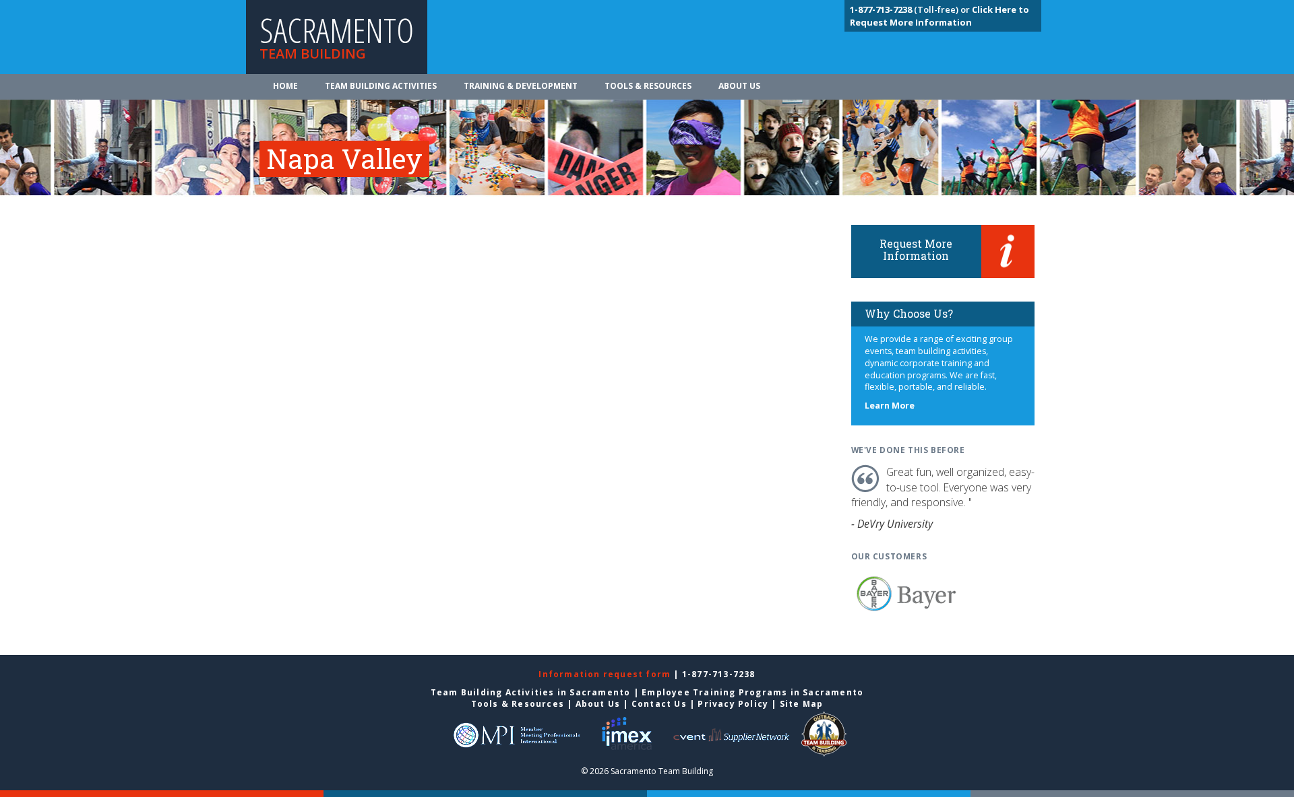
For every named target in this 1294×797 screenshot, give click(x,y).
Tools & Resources (648, 86)
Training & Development (521, 86)
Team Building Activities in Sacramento (531, 692)
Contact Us (659, 703)
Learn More (890, 405)
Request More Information (916, 249)
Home (285, 86)
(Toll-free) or (911, 9)
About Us (739, 86)
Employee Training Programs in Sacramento (752, 692)
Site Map (802, 703)
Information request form (605, 674)
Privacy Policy (733, 703)
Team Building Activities (381, 86)
